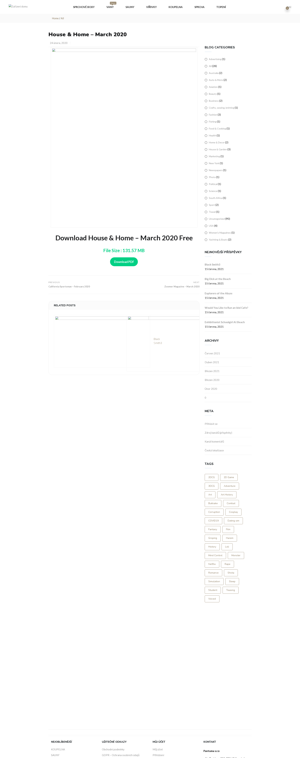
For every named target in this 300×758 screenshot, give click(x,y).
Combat (231, 503)
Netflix (212, 564)
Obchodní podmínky (113, 749)
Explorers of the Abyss (218, 293)
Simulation (214, 581)
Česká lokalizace (214, 450)
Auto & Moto (216, 79)
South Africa (215, 197)
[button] (287, 7)
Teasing (230, 590)
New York (214, 163)
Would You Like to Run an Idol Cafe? (226, 307)
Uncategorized (217, 218)
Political (213, 184)
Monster (235, 555)
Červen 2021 (212, 353)
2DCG (211, 477)
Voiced (212, 598)
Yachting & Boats (218, 239)
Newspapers (216, 170)
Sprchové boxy (84, 7)
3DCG (211, 486)
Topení (221, 7)
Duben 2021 (212, 362)
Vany (111, 6)
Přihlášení (158, 755)
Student (212, 590)
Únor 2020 (211, 388)
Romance (213, 572)
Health (212, 135)
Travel (212, 211)
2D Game (229, 477)
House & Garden (218, 149)
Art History (227, 494)
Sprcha (199, 7)
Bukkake (213, 503)
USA (211, 225)
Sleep (232, 581)
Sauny (130, 7)
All (62, 18)
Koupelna (176, 7)
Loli (227, 546)
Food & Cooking (217, 128)
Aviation (213, 86)
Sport (212, 204)
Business (214, 100)
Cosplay (233, 512)
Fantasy (212, 529)
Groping (212, 538)
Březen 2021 (212, 371)
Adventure (229, 486)
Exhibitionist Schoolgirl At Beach (225, 322)
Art (210, 494)
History (212, 546)
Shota (231, 572)
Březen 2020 (212, 379)
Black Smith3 (212, 264)
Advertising (215, 59)
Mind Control (215, 555)
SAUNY (55, 755)
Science (213, 191)
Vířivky (151, 7)
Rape (227, 564)
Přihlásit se (211, 423)
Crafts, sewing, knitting (221, 107)
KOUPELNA (58, 749)
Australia (214, 72)
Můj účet (158, 749)
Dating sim (233, 520)
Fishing (212, 121)
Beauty (213, 93)
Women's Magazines (220, 232)
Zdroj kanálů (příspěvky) (218, 432)
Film (228, 529)
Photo (212, 177)
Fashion (213, 114)
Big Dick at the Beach (218, 278)
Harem (229, 538)
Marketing (214, 156)
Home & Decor (217, 142)
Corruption (214, 512)
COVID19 (213, 520)
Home (55, 18)
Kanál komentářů (214, 441)
